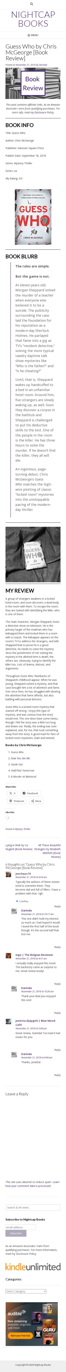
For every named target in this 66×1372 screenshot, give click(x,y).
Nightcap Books (33, 19)
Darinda (43, 64)
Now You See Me (20, 758)
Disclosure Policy (44, 112)
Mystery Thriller (22, 829)
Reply (57, 906)
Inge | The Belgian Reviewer (34, 955)
